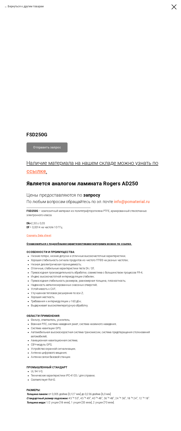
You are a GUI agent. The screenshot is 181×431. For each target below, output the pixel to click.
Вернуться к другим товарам (26, 6)
